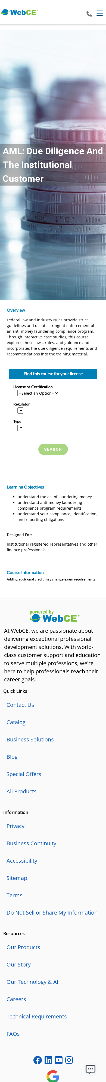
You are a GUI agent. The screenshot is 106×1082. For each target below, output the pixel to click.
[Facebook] (37, 1061)
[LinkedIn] (48, 1061)
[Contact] (89, 14)
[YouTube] (59, 1061)
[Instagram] (69, 1061)
